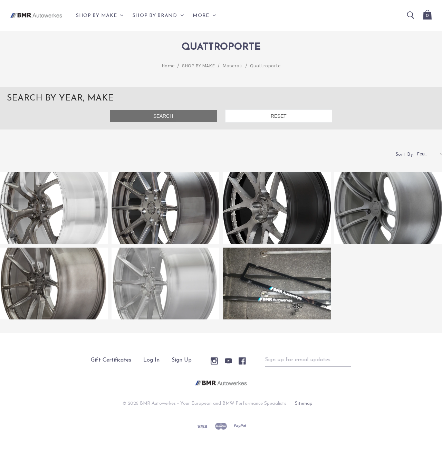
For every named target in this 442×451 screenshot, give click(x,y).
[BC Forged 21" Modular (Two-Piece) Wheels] (54, 208)
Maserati (232, 66)
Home (168, 66)
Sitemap (304, 403)
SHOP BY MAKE (198, 66)
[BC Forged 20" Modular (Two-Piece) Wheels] (166, 208)
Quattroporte (265, 66)
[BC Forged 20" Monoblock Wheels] (54, 283)
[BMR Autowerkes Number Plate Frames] (277, 283)
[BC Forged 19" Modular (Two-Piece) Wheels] (277, 208)
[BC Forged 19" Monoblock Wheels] (166, 283)
